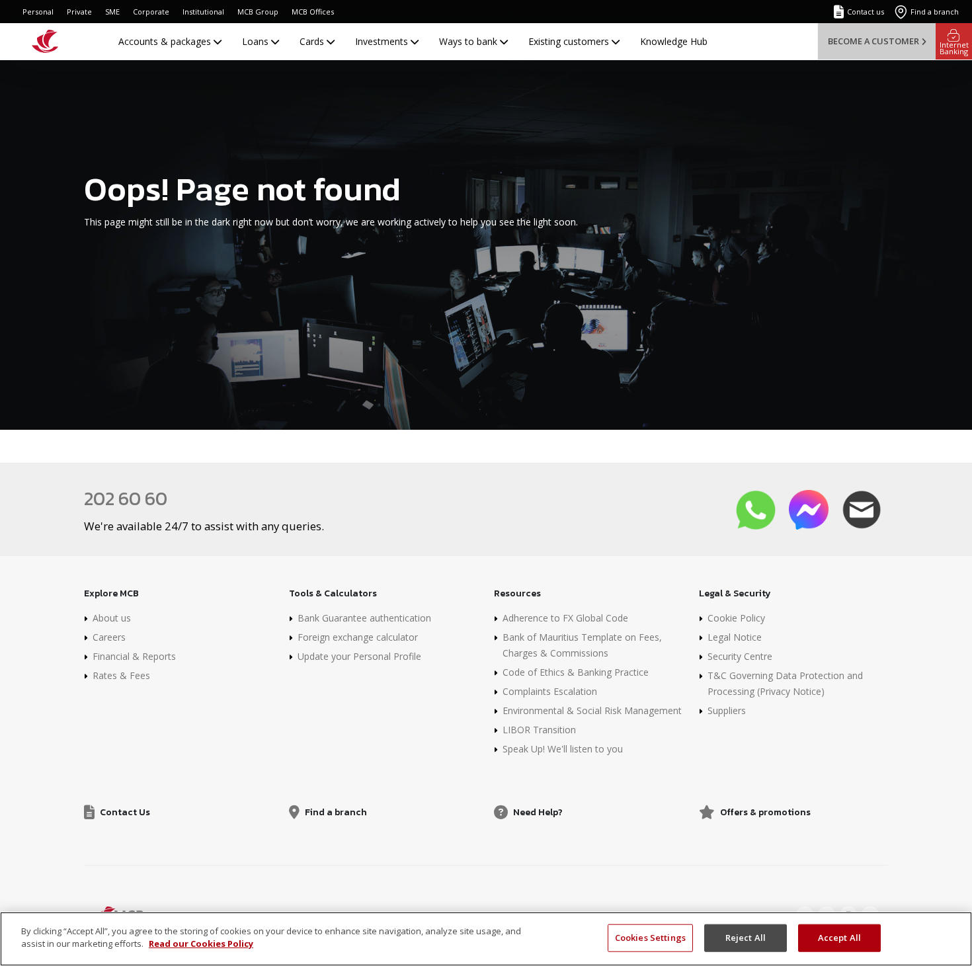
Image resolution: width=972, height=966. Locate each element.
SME (112, 12)
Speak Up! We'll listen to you (563, 749)
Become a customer (873, 41)
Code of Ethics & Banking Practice (576, 672)
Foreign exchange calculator (358, 637)
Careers (109, 637)
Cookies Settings (650, 938)
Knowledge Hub (674, 41)
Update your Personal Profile (359, 656)
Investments (383, 41)
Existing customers (570, 41)
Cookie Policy (736, 618)
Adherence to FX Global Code (565, 618)
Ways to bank (469, 41)
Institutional (203, 12)
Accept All (839, 938)
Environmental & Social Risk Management (592, 710)
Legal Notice (735, 637)
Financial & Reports (134, 656)
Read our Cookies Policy (201, 943)
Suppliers (727, 710)
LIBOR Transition (539, 729)
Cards (313, 41)
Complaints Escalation (550, 691)
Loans (256, 41)
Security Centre (740, 656)
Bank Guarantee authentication (364, 618)
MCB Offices (313, 12)
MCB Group (257, 12)
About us (112, 618)
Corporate (151, 12)
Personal (38, 12)
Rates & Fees (121, 675)
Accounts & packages (166, 41)
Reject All (745, 938)
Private (79, 12)
